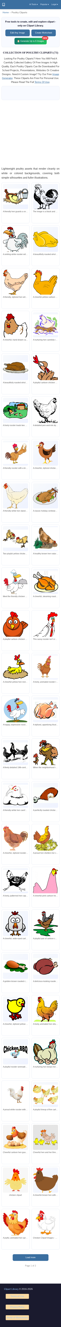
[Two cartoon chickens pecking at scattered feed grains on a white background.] (15, 539)
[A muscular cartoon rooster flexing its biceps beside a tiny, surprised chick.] (45, 753)
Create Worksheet (43, 33)
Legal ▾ (54, 4)
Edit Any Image (17, 33)
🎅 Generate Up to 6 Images (32, 40)
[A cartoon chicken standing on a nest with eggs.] (15, 1137)
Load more (30, 1257)
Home (6, 12)
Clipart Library (11, 1289)
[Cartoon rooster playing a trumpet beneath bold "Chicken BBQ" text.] (15, 1051)
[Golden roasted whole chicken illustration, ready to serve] (45, 239)
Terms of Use (17, 1296)
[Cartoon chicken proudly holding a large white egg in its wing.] (15, 453)
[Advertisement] (30, 133)
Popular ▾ (44, 4)
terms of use (41, 82)
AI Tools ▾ (33, 4)
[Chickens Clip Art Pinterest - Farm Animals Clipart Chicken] (15, 1181)
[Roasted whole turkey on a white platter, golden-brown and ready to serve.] (15, 367)
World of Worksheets (17, 1317)
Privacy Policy (17, 1307)
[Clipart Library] (3, 4)
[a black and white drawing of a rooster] (45, 197)
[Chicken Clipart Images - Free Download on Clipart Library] (45, 1222)
